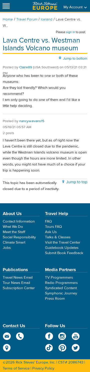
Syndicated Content (61, 288)
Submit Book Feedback (64, 253)
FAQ (48, 221)
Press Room (55, 298)
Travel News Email (17, 277)
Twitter (76, 348)
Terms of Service (16, 368)
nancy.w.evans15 (31, 121)
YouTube (76, 336)
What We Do (13, 226)
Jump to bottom (75, 58)
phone (20, 336)
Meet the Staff (14, 232)
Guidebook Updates (61, 247)
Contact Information (19, 221)
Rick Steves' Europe (45, 6)
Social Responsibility (19, 237)
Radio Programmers (61, 282)
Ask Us (51, 232)
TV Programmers (59, 277)
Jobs (7, 247)
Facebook (49, 336)
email (7, 336)
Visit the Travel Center (62, 242)
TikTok (49, 348)
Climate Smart (14, 242)
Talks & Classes (57, 237)
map (7, 348)
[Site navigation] (6, 6)
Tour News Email (16, 282)
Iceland (46, 19)
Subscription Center (19, 288)
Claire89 (25, 67)
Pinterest (62, 348)
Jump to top (76, 181)
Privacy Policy (43, 368)
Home (8, 19)
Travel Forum (27, 19)
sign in (70, 32)
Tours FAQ (53, 226)
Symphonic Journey (61, 293)
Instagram (62, 336)
